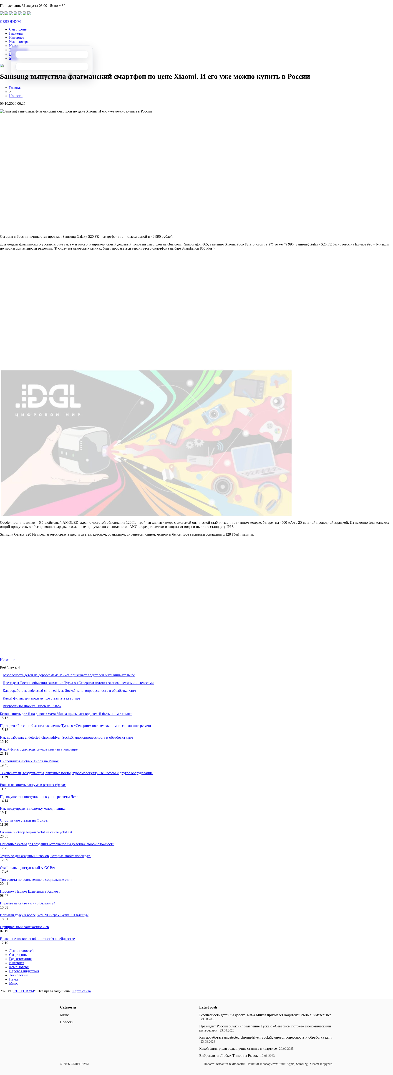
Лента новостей (21, 950)
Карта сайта (81, 991)
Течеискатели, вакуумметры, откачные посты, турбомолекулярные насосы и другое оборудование (76, 773)
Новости (16, 96)
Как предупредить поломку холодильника (33, 808)
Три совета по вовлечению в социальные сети (36, 879)
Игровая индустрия (24, 971)
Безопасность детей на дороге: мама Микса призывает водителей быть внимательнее (69, 675)
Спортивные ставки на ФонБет (24, 820)
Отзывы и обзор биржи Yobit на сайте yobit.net (36, 832)
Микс (13, 983)
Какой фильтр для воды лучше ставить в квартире (41, 698)
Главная (15, 87)
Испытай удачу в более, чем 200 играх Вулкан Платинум (44, 915)
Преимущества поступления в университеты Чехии (40, 797)
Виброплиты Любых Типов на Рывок (32, 706)
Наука (13, 979)
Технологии (18, 975)
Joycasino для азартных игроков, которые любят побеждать (45, 856)
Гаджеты (16, 33)
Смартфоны (18, 29)
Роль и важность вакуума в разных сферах (33, 785)
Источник (7, 659)
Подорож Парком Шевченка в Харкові (30, 891)
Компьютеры (19, 41)
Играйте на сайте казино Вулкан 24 (27, 903)
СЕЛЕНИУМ (10, 21)
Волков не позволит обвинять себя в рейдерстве (37, 939)
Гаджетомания (20, 959)
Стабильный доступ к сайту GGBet (27, 868)
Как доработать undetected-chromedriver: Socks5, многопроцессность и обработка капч (69, 690)
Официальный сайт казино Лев (24, 927)
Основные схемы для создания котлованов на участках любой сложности (57, 844)
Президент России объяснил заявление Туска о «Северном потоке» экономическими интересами (78, 683)
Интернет (16, 37)
